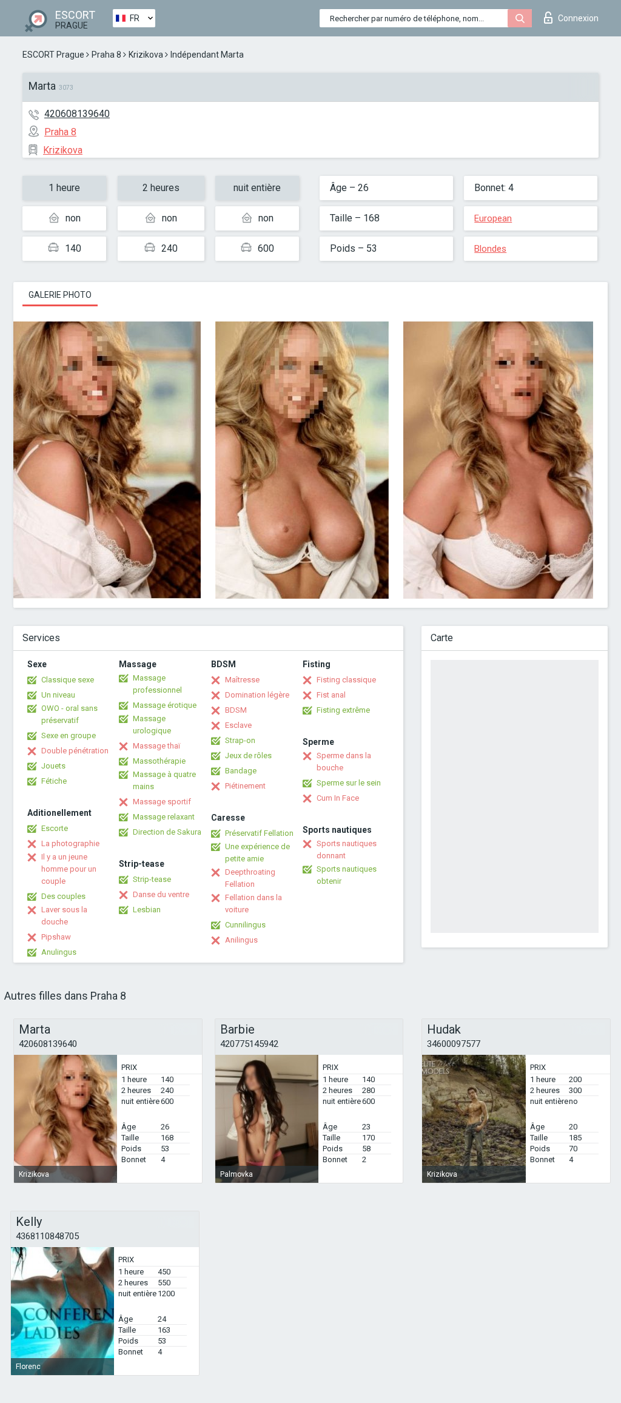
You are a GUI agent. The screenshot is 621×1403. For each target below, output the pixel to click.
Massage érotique (164, 705)
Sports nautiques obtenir (347, 875)
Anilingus (241, 939)
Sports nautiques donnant (347, 849)
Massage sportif (162, 801)
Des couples (63, 896)
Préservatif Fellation (259, 833)
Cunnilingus (245, 924)
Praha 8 (106, 54)
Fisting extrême (343, 710)
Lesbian (147, 909)
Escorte (54, 828)
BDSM (236, 710)
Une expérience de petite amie (257, 852)
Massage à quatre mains (164, 780)
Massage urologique (152, 724)
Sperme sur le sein (349, 782)
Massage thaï (156, 745)
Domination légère (257, 694)
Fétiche (54, 781)
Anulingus (58, 952)
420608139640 (77, 113)
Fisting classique (346, 679)
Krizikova (146, 54)
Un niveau (58, 694)
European (493, 218)
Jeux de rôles (248, 755)
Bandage (241, 770)
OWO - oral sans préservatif (69, 714)
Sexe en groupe (68, 735)
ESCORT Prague (53, 54)
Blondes (490, 248)
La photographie (70, 843)
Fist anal (331, 694)
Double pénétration (75, 750)
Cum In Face (338, 797)
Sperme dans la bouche (344, 761)
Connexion (578, 18)
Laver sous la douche (64, 915)
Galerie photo (60, 295)
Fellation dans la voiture (253, 903)
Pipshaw (56, 936)
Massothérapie (159, 760)
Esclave (238, 725)
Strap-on (240, 740)
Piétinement (245, 785)
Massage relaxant (164, 816)
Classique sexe (67, 679)
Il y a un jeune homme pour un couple (68, 869)
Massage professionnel (157, 684)
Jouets (53, 765)
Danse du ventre (161, 894)
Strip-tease (152, 879)
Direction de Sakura (167, 831)
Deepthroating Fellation (250, 878)
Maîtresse (242, 679)
